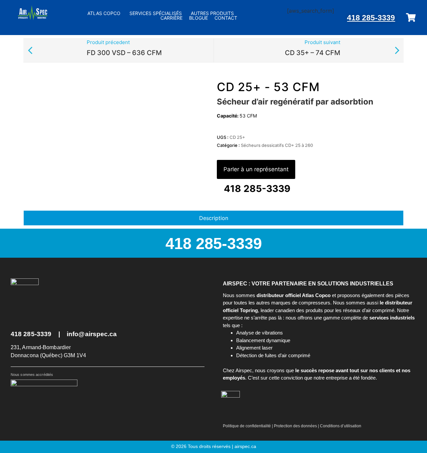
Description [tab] (213, 218)
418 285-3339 (371, 17)
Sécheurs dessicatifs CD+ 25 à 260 (277, 145)
